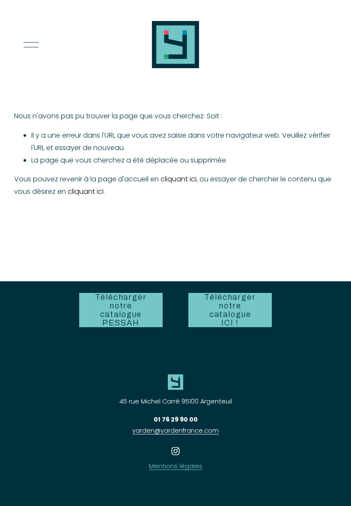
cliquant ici (178, 179)
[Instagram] (175, 451)
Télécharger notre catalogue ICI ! (230, 310)
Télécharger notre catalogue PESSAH (120, 310)
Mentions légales (175, 466)
